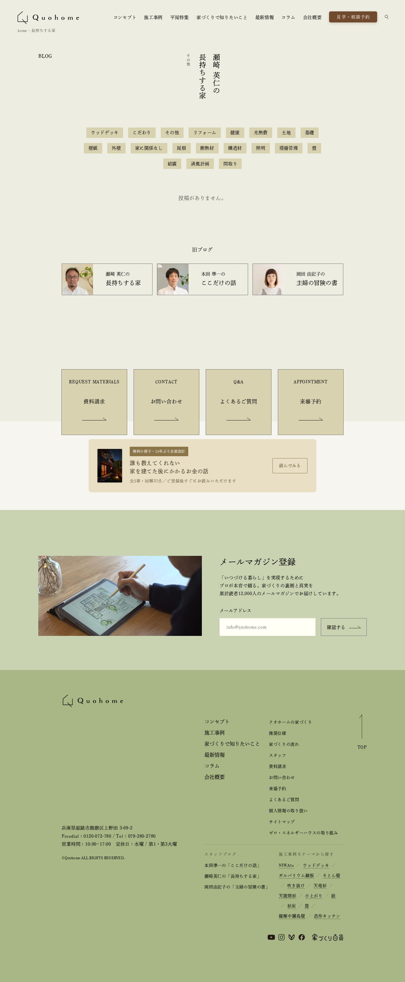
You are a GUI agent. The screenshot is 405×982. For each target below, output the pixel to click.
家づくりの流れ (284, 744)
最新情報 (264, 17)
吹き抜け (296, 886)
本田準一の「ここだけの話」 (232, 865)
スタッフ (277, 755)
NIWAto (286, 865)
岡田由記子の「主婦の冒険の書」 (237, 887)
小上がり (314, 896)
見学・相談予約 (353, 17)
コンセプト (125, 17)
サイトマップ (282, 822)
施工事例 (153, 17)
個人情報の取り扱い (288, 811)
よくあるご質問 (284, 800)
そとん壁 (331, 875)
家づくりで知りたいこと (222, 17)
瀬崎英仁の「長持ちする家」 (232, 876)
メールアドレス (236, 610)
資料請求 (277, 766)
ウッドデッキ (316, 865)
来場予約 (277, 788)
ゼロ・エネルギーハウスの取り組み (303, 833)
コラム (288, 17)
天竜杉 (320, 886)
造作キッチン (327, 916)
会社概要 (312, 17)
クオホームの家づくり (290, 722)
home (22, 30)
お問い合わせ (282, 777)
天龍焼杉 (287, 896)
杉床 (291, 906)
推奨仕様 (277, 733)
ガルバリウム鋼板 (296, 875)
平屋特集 (179, 17)
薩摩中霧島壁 (292, 916)
